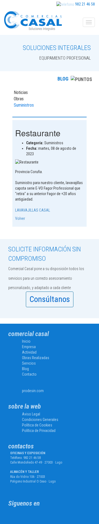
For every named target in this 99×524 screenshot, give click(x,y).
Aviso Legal (31, 414)
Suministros (24, 105)
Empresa (29, 347)
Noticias (21, 92)
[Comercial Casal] (29, 516)
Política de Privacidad (39, 430)
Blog (25, 369)
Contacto (29, 374)
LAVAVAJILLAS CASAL (33, 210)
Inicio (26, 341)
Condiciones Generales (40, 419)
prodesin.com (33, 391)
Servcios (29, 363)
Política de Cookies (37, 425)
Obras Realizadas (35, 358)
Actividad (29, 352)
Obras (19, 98)
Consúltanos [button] (49, 299)
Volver (20, 218)
